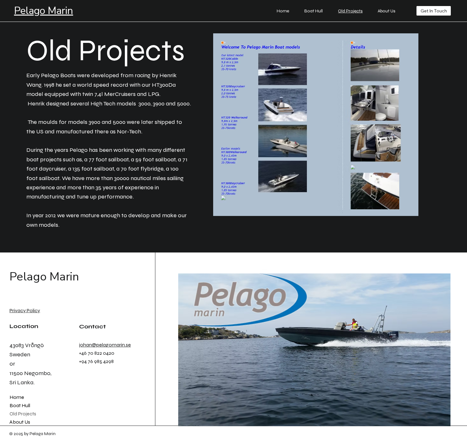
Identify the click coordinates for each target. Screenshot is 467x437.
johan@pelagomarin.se (105, 345)
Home (17, 397)
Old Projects (23, 414)
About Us (20, 422)
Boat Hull (20, 405)
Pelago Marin (43, 10)
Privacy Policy (25, 310)
